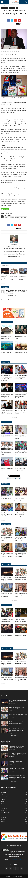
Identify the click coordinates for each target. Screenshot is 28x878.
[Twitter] (17, 868)
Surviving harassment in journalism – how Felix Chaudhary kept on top (20, 514)
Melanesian (12, 217)
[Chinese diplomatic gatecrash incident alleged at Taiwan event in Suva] (21, 628)
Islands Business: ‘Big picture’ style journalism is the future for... (6, 514)
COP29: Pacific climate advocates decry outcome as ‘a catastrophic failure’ (6, 336)
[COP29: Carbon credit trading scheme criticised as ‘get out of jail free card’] (21, 329)
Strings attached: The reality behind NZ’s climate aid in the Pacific (7, 352)
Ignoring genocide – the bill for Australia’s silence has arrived (7, 452)
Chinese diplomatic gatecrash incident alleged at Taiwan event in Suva (21, 635)
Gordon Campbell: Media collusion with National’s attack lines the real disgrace (20, 619)
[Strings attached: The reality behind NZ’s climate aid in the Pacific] (7, 345)
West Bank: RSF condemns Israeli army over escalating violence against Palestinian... (17, 730)
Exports (6, 217)
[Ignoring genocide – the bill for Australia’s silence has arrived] (7, 445)
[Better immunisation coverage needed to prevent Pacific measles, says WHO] (21, 369)
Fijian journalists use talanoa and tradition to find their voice (7, 498)
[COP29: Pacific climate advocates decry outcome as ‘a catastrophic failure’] (7, 329)
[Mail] (10, 868)
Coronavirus (3, 373)
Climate (2, 273)
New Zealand (4, 803)
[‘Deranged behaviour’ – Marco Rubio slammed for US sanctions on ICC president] (4, 777)
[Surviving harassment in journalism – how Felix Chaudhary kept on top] (21, 507)
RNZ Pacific (4, 808)
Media (2, 810)
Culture (20, 273)
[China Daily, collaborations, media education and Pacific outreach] (14, 271)
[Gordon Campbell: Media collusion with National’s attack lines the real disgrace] (21, 612)
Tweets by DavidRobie (14, 478)
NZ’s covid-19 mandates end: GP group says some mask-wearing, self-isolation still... (7, 412)
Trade (17, 7)
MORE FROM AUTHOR (7, 265)
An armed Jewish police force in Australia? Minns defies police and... (17, 762)
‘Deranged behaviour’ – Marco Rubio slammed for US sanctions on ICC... (17, 776)
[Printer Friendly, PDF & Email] (5, 209)
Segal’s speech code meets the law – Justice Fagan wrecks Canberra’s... (21, 595)
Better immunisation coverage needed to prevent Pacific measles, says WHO (21, 377)
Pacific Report (3, 7)
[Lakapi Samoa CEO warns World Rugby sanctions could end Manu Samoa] (23, 271)
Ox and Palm (3, 219)
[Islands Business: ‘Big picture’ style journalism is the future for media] (7, 507)
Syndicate (3, 799)
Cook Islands (17, 535)
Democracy (3, 817)
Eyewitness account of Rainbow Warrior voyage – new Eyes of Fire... (20, 468)
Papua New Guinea (12, 7)
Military (2, 821)
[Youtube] (21, 868)
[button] (26, 2)
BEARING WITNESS (6, 422)
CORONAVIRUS (5, 362)
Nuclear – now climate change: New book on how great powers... (20, 436)
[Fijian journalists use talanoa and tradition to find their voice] (7, 491)
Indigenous (3, 806)
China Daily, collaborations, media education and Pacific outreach (7, 538)
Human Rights (4, 797)
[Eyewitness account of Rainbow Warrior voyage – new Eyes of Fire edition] (21, 461)
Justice (2, 824)
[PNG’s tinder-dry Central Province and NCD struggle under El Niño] (5, 271)
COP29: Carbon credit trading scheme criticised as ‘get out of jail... (21, 336)
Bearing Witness (17, 464)
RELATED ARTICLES (7, 263)
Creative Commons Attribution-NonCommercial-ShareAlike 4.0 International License (14, 854)
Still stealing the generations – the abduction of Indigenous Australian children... (7, 619)
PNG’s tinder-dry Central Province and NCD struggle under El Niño (6, 579)
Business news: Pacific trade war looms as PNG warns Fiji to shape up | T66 (16, 291)
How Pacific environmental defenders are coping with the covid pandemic (21, 352)
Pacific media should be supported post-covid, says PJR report (20, 412)
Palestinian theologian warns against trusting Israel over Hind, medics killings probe (7, 554)
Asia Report (17, 333)
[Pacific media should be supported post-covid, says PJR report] (21, 404)
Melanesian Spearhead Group (20, 217)
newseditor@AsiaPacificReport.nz (17, 859)
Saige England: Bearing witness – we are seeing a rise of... (21, 452)
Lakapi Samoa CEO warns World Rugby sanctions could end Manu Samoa (21, 554)
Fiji (7, 7)
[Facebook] (6, 868)
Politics (2, 794)
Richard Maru (10, 219)
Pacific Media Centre (8, 213)
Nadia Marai (4, 15)
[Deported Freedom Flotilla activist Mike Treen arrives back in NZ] (7, 628)
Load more (13, 357)
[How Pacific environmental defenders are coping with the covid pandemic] (21, 345)
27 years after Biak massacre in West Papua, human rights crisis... (7, 468)
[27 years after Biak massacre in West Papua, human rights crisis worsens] (7, 461)
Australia (2, 616)
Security (3, 819)
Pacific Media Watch (6, 812)
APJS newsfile (3, 494)
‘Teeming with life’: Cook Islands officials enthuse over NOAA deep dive (21, 538)
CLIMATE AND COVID (7, 322)
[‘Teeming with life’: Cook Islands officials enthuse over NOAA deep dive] (21, 531)
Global (2, 631)
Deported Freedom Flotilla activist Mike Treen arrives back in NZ (6, 635)
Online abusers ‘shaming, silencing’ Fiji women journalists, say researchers (20, 498)
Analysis (11, 273)
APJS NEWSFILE (5, 483)
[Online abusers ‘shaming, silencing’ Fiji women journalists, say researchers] (21, 491)
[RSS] (14, 868)
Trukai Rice (17, 219)
